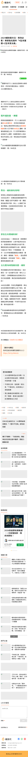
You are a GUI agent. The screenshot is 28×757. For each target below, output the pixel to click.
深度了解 (20, 545)
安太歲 (10, 413)
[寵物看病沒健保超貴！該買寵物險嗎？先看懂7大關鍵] (5, 619)
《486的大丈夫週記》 (16, 340)
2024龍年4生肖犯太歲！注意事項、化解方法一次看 (19, 464)
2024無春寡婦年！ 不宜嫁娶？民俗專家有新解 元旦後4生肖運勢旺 (19, 455)
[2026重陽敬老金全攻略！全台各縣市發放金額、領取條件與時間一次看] (5, 647)
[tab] (11, 550)
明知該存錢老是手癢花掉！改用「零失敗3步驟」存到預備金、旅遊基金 (19, 629)
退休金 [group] (10, 12)
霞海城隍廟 (11, 410)
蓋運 (4, 413)
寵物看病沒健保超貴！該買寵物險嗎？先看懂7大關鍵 (19, 619)
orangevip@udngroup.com (15, 743)
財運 (4, 407)
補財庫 (24, 407)
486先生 (10, 407)
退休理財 (5, 7)
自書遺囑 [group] (17, 12)
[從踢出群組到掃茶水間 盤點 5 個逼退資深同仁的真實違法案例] (5, 600)
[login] (22, 2)
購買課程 (17, 2)
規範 (2, 720)
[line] (21, 739)
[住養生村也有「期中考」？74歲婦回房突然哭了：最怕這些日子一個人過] (5, 686)
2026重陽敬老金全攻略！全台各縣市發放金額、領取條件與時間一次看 (19, 647)
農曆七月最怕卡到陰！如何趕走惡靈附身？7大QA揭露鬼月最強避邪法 (19, 561)
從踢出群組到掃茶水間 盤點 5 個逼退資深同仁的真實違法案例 (19, 600)
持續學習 (13, 7)
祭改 (4, 410)
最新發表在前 (22, 727)
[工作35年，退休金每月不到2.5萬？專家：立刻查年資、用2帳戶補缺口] (5, 676)
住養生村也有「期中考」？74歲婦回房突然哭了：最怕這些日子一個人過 (19, 686)
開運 (17, 407)
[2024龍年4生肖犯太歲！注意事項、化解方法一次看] (5, 464)
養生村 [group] (4, 12)
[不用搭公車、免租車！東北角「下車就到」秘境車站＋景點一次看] (5, 657)
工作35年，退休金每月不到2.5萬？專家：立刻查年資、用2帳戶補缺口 (19, 676)
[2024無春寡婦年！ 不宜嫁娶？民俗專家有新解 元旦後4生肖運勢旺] (5, 455)
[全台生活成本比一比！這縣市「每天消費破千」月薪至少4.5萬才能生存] (5, 571)
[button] (25, 2)
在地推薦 (21, 7)
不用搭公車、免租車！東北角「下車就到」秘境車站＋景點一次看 (19, 657)
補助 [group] (24, 12)
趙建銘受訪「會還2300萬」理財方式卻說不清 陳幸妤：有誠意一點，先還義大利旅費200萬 (19, 590)
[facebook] (18, 739)
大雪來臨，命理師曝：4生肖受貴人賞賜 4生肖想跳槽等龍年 (19, 484)
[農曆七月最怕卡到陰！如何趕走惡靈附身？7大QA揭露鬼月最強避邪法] (5, 561)
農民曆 (20, 410)
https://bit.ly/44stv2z (11, 353)
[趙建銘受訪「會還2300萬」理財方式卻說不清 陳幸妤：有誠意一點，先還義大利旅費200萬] (5, 590)
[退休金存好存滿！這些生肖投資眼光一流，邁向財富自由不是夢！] (5, 493)
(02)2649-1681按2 (12, 745)
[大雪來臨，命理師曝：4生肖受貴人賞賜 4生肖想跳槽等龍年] (5, 484)
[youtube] (24, 739)
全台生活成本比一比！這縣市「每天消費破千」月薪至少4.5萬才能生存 (19, 571)
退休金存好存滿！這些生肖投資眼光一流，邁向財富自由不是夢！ (19, 493)
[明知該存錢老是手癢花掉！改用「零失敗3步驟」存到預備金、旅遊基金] (5, 629)
